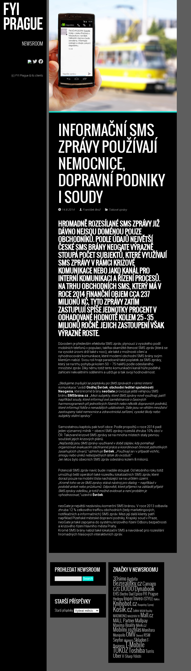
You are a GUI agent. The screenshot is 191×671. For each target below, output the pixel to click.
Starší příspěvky (64, 610)
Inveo (138, 598)
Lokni (136, 610)
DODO (127, 588)
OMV (130, 634)
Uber (117, 655)
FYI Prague (150, 593)
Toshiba (137, 650)
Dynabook (144, 588)
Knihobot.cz (125, 603)
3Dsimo (119, 578)
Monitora (148, 630)
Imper (128, 598)
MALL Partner (123, 620)
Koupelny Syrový (146, 604)
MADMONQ (120, 615)
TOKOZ (120, 650)
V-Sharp (127, 656)
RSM (147, 635)
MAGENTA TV (133, 616)
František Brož (91, 209)
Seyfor (118, 639)
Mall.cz (146, 615)
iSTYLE (148, 598)
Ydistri (137, 656)
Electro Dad (127, 594)
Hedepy (118, 598)
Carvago (149, 583)
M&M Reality (146, 610)
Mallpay (141, 620)
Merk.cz (141, 625)
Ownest (139, 635)
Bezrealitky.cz (127, 583)
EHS (116, 593)
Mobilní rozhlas (127, 629)
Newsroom (32, 43)
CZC (116, 588)
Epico (138, 593)
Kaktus (157, 599)
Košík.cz (122, 609)
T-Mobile (134, 644)
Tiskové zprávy (118, 209)
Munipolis (119, 635)
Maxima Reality (124, 625)
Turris (150, 651)
